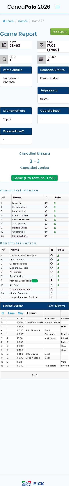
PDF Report (60, 31)
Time (11, 313)
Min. (21, 313)
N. (3, 313)
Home (9, 21)
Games (23, 21)
